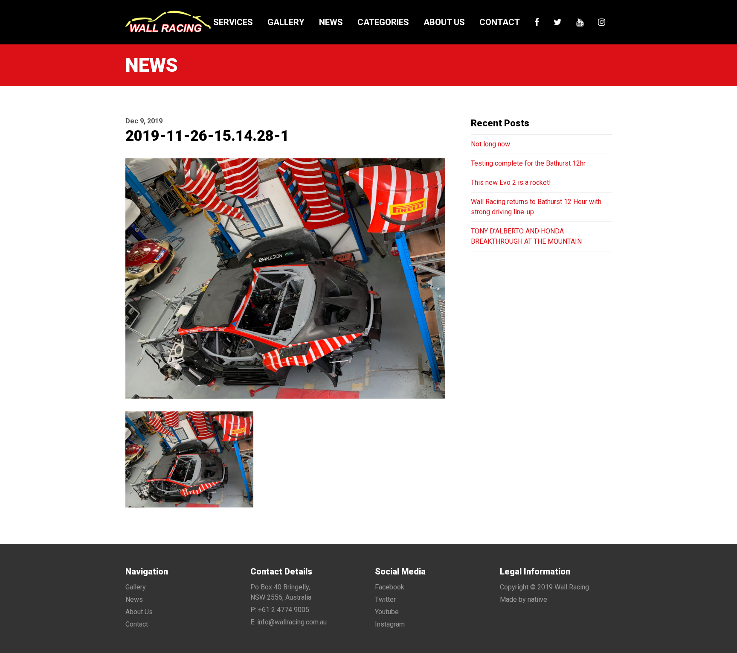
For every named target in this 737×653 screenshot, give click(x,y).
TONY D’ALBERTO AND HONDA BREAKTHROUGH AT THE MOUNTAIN (526, 236)
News (331, 22)
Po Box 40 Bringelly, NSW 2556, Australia (280, 592)
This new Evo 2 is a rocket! (511, 182)
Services (233, 22)
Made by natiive (523, 599)
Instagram (390, 624)
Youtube (387, 612)
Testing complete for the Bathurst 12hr (528, 163)
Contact (499, 22)
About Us (444, 22)
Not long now (490, 144)
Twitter (385, 599)
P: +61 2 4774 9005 (279, 610)
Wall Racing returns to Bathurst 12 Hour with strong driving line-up (536, 207)
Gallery (286, 22)
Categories (383, 22)
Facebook (389, 587)
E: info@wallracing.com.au (288, 622)
